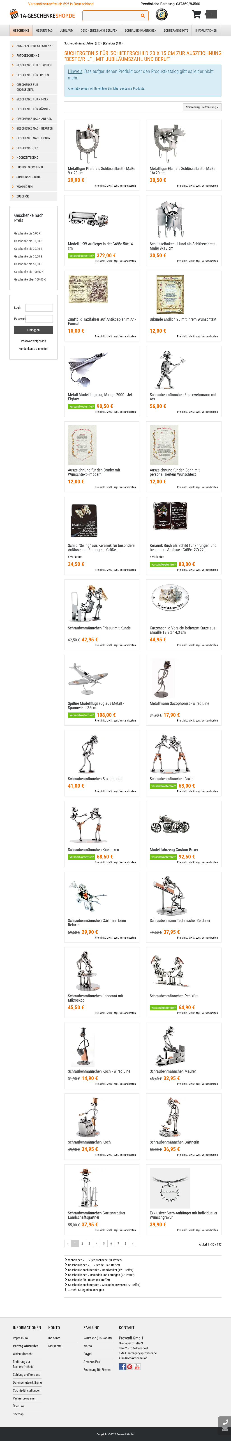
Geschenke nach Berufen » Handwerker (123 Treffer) (100, 1270)
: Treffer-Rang (201, 107)
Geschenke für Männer (33, 109)
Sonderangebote (176, 30)
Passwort (18, 318)
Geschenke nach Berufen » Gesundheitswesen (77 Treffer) (103, 1285)
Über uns (18, 1406)
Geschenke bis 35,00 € (28, 256)
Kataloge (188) (113, 43)
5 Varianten (75, 557)
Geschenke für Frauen (32, 75)
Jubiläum (67, 30)
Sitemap (18, 1414)
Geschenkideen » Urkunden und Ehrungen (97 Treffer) (100, 1275)
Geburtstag (44, 30)
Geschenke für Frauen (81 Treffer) (88, 1280)
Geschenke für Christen (34, 65)
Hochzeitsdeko (27, 157)
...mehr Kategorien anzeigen (85, 1290)
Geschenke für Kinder (32, 99)
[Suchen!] (142, 16)
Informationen (206, 30)
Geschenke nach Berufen (99, 30)
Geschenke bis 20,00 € (28, 249)
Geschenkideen (27, 148)
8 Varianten (157, 557)
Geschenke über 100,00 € (30, 279)
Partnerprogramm (24, 1398)
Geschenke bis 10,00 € (28, 241)
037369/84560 (188, 4)
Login (17, 307)
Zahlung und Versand (26, 1375)
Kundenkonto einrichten (33, 348)
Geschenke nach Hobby (33, 138)
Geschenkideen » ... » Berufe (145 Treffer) (93, 1265)
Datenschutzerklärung (27, 1383)
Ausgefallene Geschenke (34, 46)
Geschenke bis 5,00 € (27, 233)
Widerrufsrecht (22, 1354)
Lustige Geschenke (30, 167)
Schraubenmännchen (141, 30)
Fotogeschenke (27, 55)
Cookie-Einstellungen (26, 1390)
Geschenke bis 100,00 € (29, 272)
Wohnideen (24, 186)
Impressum (20, 1338)
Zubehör (22, 196)
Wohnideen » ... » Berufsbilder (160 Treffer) (94, 1260)
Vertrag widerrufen (25, 1346)
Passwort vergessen (33, 341)
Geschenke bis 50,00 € (28, 264)
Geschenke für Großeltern (27, 87)
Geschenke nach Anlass (34, 119)
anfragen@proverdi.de (142, 1353)
